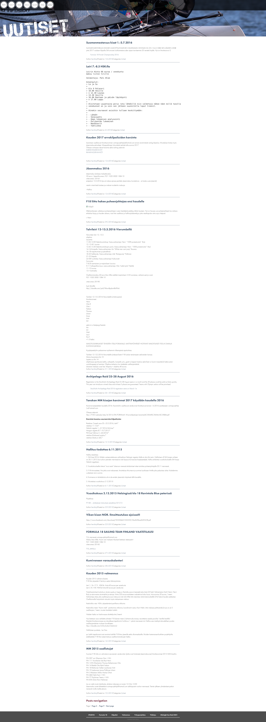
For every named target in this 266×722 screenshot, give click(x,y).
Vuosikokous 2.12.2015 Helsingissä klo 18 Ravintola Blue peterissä (129, 493)
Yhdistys (42, 5)
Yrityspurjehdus (35, 5)
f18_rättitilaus (91, 549)
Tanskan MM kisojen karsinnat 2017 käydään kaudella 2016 (125, 400)
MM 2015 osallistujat (99, 648)
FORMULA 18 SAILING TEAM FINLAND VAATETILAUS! (119, 532)
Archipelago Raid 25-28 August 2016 (110, 376)
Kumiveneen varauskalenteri (104, 560)
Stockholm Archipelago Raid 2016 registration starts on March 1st (113, 388)
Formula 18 (11, 5)
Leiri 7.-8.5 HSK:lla (98, 66)
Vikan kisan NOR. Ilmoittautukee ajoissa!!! (113, 515)
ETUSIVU (4, 5)
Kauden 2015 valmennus (102, 573)
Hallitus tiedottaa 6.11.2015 (104, 449)
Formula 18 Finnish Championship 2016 (104, 55)
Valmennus (27, 5)
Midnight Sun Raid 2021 (50, 4)
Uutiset (123, 59)
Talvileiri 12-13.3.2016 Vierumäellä (109, 229)
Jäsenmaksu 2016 (97, 168)
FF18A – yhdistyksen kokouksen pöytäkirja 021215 (104, 503)
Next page (110, 706)
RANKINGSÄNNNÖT (94, 152)
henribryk (94, 59)
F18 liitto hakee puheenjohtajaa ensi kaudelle (115, 201)
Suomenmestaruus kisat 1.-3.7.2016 (109, 42)
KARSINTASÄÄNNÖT (94, 150)
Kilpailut (19, 5)
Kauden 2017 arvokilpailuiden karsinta (111, 137)
